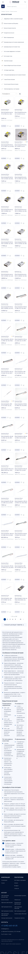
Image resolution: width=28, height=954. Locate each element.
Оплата (16, 883)
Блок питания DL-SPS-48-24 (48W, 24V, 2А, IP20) (7, 534)
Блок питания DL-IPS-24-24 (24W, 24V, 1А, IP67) (21, 340)
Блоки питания (5, 899)
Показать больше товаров (13, 625)
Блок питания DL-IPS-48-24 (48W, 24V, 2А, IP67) (7, 502)
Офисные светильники (7, 902)
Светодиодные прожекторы (5, 896)
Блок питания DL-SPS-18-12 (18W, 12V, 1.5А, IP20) (7, 340)
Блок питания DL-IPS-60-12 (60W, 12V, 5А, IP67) (21, 534)
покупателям (18, 877)
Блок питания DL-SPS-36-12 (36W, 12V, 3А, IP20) (21, 437)
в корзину (3, 126)
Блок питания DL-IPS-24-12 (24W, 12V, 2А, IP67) (7, 372)
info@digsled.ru (5, 928)
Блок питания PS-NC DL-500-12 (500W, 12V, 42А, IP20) (7, 275)
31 (20, 619)
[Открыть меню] (3, 2)
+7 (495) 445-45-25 (9, 925)
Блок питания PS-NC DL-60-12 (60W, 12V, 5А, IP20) (21, 145)
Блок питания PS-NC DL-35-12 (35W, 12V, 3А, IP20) (7, 145)
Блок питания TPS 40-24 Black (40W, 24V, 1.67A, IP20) (7, 469)
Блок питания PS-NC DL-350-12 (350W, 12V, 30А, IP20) (7, 242)
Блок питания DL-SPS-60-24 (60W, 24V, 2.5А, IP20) (20, 566)
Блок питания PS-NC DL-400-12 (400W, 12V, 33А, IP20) (21, 242)
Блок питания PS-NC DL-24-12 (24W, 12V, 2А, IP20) (21, 113)
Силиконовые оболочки (20, 913)
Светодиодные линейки (7, 911)
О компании (4, 880)
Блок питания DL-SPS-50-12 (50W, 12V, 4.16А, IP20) (21, 502)
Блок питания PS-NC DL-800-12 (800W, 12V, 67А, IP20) (7, 307)
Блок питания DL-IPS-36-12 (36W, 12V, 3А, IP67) (7, 437)
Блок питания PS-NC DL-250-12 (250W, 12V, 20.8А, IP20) (7, 210)
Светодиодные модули (20, 911)
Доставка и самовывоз (20, 880)
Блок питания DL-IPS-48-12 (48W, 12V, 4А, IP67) (21, 469)
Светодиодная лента (6, 906)
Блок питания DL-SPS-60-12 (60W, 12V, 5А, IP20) (6, 599)
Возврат (16, 885)
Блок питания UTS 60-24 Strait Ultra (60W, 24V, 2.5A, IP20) (21, 599)
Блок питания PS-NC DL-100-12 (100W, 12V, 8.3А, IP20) (7, 178)
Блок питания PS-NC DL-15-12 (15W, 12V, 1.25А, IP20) (7, 113)
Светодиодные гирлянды (18, 907)
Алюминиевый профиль (20, 895)
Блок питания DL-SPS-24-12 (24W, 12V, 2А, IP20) (6, 404)
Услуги (3, 883)
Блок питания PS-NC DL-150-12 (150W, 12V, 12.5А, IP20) (21, 178)
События (16, 888)
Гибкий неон (17, 899)
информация (5, 877)
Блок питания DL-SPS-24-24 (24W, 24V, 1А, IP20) (20, 372)
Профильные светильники (17, 903)
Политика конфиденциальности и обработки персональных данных (12, 940)
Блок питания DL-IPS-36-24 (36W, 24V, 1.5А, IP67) (21, 404)
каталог (4, 892)
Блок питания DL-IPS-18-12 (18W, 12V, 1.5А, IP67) (21, 307)
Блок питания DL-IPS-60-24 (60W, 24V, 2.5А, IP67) (7, 566)
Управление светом (19, 918)
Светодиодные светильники (5, 914)
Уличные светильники (6, 918)
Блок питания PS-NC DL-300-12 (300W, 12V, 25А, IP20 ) (21, 210)
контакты (4, 922)
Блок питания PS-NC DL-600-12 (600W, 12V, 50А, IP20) (21, 275)
